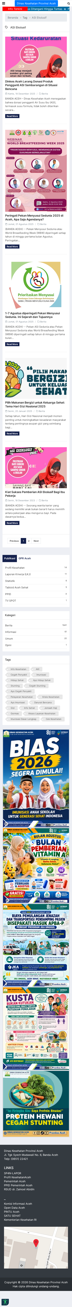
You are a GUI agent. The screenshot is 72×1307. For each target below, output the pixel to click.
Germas (15, 713)
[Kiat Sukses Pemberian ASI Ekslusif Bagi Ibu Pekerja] (36, 467)
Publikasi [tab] (9, 558)
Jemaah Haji (50, 708)
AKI (37, 669)
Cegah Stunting (37, 685)
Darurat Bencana (43, 702)
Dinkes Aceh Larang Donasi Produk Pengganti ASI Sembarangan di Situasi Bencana (31, 85)
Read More (12, 116)
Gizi (13, 708)
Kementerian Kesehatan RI (20, 1219)
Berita (45, 93)
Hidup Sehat (17, 680)
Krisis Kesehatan (50, 697)
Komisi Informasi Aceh (18, 1203)
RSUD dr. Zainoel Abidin (19, 1189)
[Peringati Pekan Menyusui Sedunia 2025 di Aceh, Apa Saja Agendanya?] (36, 171)
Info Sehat (29, 708)
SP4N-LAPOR (12, 1173)
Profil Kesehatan (36, 567)
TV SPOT (36, 600)
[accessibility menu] (5, 1302)
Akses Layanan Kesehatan (41, 713)
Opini (36, 645)
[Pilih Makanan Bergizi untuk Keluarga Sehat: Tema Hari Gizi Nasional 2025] (36, 378)
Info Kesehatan (18, 669)
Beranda (13, 17)
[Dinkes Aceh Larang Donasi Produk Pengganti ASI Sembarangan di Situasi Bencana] (36, 57)
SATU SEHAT (12, 1215)
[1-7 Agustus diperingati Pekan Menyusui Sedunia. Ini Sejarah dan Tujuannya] (36, 284)
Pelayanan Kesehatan (22, 697)
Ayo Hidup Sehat (42, 680)
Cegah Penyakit (19, 674)
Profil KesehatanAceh (17, 1177)
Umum (36, 638)
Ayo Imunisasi (18, 702)
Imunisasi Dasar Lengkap (23, 719)
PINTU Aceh (11, 1211)
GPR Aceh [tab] (25, 558)
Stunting (15, 685)
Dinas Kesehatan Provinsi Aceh (36, 3)
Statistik (36, 581)
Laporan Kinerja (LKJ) (36, 574)
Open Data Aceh (14, 1207)
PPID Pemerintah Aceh (18, 1185)
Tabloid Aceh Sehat (36, 587)
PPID (36, 594)
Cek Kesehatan (53, 719)
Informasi (36, 632)
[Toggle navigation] (3, 3)
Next (36, 541)
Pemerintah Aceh (14, 1181)
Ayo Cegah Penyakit (21, 691)
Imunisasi (41, 674)
